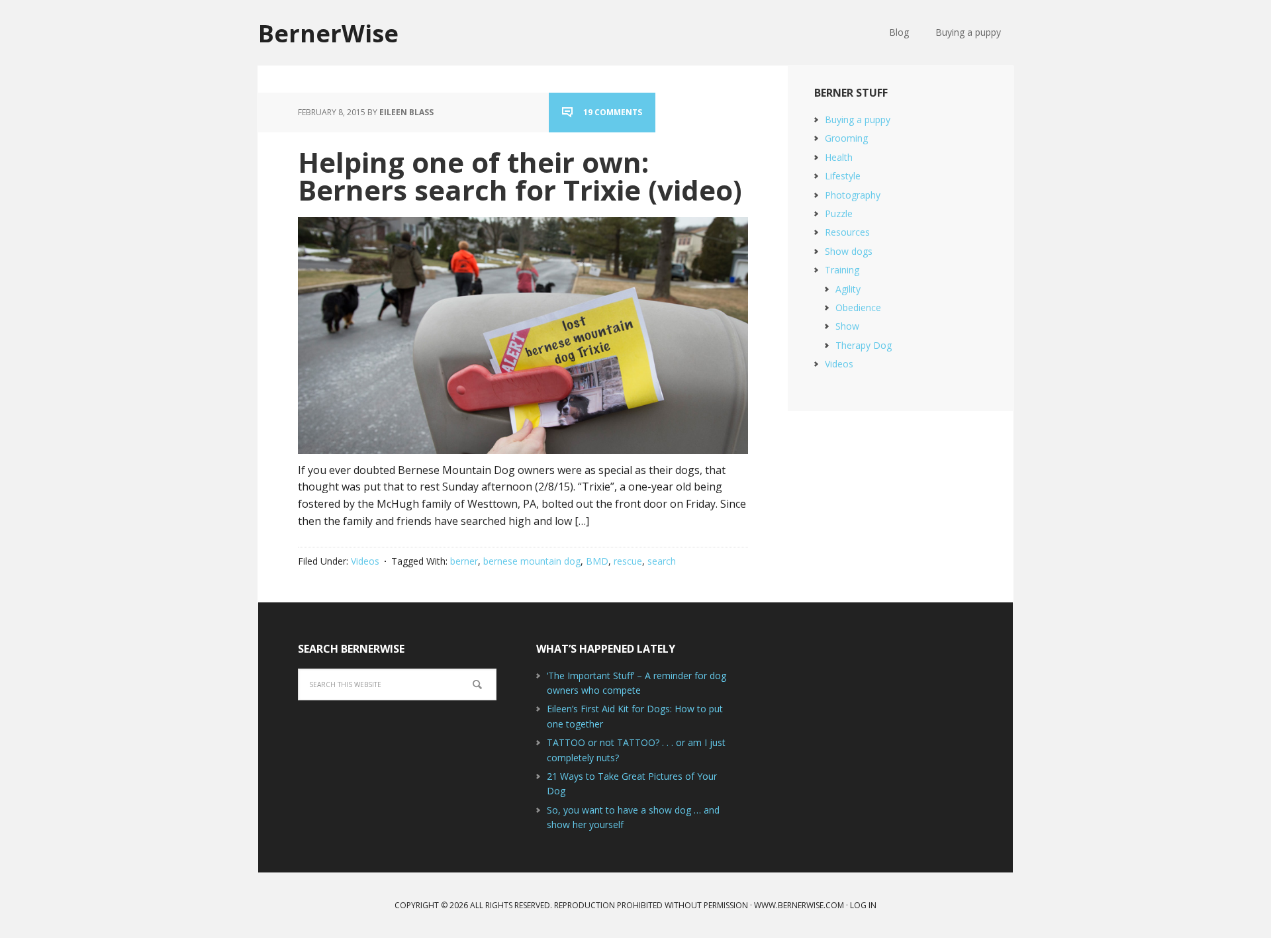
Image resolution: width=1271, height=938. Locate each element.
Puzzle (839, 213)
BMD (597, 561)
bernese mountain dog (532, 561)
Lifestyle (843, 175)
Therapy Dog (863, 345)
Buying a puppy (857, 119)
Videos (365, 561)
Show (847, 326)
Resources (847, 232)
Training (842, 269)
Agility (848, 289)
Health (839, 157)
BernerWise (328, 32)
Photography (852, 195)
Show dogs (848, 251)
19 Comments (612, 112)
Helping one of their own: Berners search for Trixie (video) (520, 176)
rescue (628, 561)
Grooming (846, 138)
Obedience (858, 307)
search (661, 561)
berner (464, 561)
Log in (863, 905)
